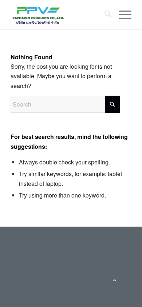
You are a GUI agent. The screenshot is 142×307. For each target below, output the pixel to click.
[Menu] (121, 14)
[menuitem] (104, 14)
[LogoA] (59, 14)
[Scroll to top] (115, 280)
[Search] (104, 14)
